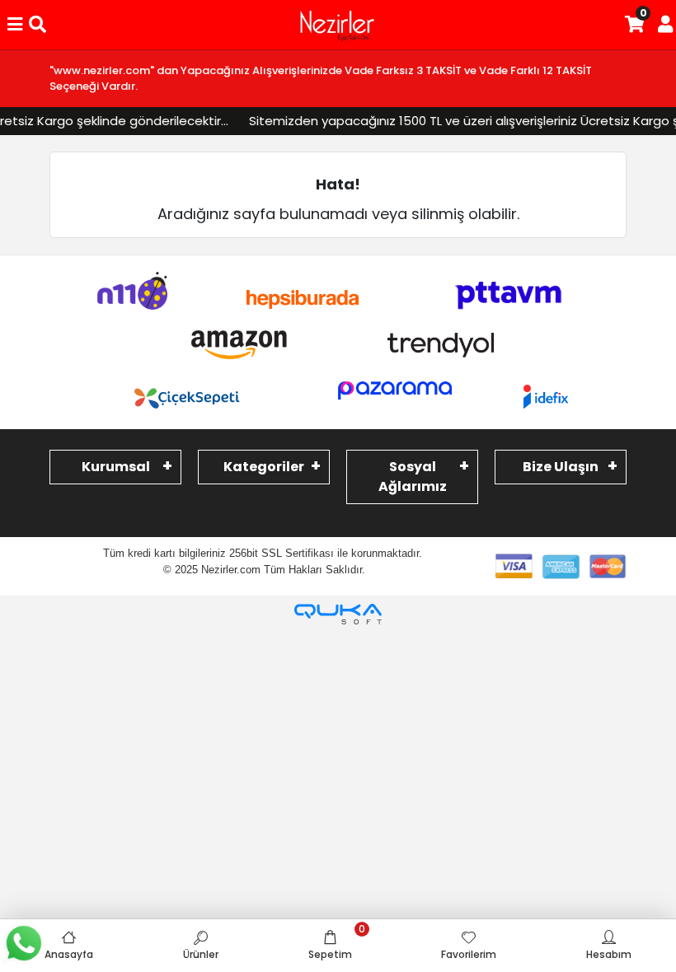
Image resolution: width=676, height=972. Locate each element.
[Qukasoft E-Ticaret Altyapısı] (338, 614)
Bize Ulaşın (561, 466)
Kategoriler (263, 466)
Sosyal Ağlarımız (412, 476)
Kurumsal (116, 466)
